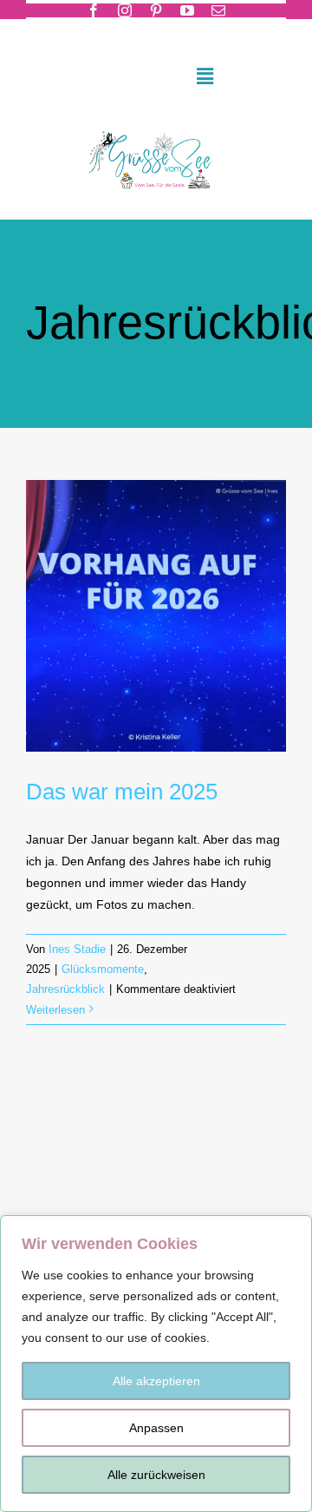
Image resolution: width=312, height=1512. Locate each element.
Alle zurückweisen (156, 1475)
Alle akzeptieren (156, 1381)
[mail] (218, 10)
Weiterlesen (55, 1009)
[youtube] (187, 10)
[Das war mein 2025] (156, 616)
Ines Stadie (77, 949)
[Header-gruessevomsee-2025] (155, 127)
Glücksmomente (103, 969)
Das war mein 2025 (122, 792)
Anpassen (156, 1428)
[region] (156, 1363)
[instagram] (125, 10)
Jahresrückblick (65, 989)
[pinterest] (156, 10)
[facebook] (94, 10)
